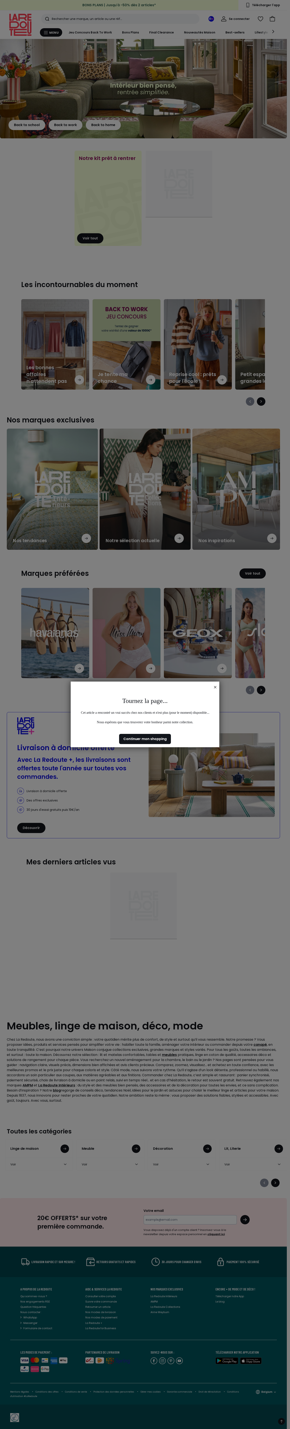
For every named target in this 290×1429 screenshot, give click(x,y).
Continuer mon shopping (145, 739)
